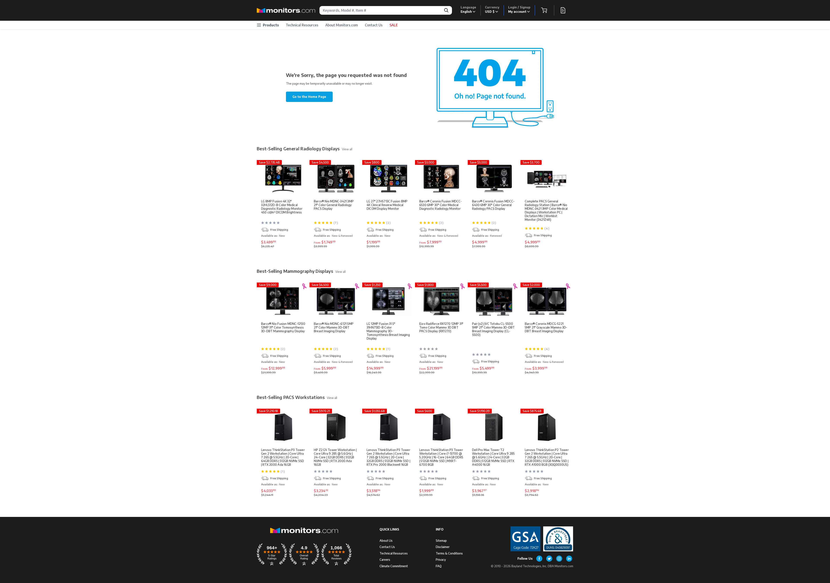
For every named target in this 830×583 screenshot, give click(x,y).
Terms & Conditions (449, 553)
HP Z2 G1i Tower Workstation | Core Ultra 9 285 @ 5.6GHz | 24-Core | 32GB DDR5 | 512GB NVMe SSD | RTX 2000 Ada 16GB (335, 457)
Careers (385, 559)
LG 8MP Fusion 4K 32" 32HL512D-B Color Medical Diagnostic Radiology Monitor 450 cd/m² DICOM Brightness (281, 206)
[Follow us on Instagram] (559, 559)
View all (347, 149)
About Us (386, 540)
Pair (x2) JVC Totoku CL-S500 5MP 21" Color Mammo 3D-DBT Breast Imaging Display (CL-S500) (493, 329)
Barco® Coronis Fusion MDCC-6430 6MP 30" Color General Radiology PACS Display (493, 204)
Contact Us (374, 25)
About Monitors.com (341, 25)
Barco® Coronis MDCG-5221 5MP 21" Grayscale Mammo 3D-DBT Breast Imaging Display (546, 327)
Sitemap (441, 540)
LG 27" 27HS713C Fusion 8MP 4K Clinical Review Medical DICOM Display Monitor (387, 204)
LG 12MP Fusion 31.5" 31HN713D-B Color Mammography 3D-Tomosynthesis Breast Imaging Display (388, 331)
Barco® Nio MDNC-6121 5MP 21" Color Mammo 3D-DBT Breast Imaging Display (333, 327)
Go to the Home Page (309, 96)
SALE (393, 25)
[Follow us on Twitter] (549, 559)
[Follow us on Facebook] (539, 559)
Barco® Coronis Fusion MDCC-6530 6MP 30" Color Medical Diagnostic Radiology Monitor (440, 204)
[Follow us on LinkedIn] (569, 559)
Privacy (441, 559)
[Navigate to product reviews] (283, 224)
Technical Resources (302, 25)
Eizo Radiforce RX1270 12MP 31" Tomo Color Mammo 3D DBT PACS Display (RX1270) (441, 327)
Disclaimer (443, 547)
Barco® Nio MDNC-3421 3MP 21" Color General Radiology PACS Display (334, 204)
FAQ (439, 566)
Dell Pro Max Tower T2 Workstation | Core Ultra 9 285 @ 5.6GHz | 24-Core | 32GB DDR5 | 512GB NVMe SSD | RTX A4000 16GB (493, 457)
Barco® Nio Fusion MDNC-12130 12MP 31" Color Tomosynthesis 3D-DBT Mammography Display (283, 327)
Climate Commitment (394, 566)
